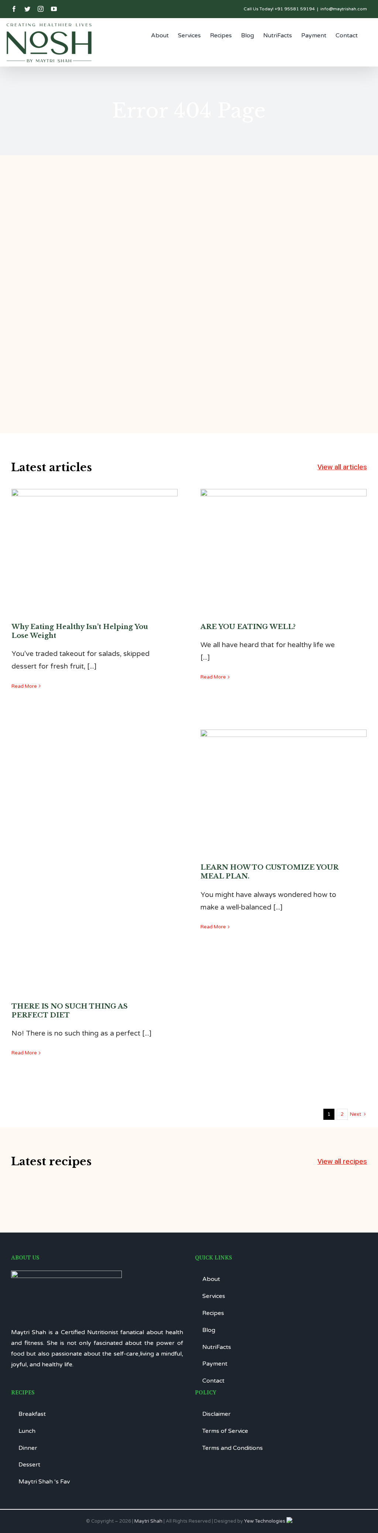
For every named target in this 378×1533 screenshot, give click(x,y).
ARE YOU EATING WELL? (283, 536)
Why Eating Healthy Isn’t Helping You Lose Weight (94, 531)
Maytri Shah (148, 1521)
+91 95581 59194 (295, 8)
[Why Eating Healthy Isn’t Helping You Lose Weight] (94, 544)
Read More (24, 686)
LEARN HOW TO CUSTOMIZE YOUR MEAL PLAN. (283, 772)
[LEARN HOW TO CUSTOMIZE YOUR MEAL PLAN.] (283, 785)
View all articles (342, 467)
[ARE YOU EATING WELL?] (283, 544)
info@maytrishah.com (343, 8)
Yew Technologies (265, 1521)
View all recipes (342, 1161)
